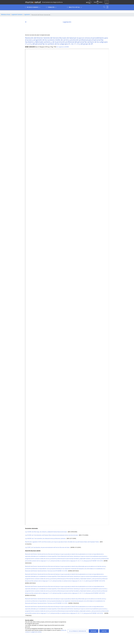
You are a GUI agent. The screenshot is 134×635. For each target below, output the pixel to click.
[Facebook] (29, 28)
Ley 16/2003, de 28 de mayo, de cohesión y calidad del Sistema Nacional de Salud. (46, 532)
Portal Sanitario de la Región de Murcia (52, 2)
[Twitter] (26, 28)
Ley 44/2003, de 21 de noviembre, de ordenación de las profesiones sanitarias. (45, 538)
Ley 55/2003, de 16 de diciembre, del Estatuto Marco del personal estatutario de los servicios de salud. (51, 535)
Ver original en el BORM (62, 47)
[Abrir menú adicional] (107, 7)
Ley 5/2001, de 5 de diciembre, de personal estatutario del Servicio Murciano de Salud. (47, 547)
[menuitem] (35, 7)
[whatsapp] (32, 28)
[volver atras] (26, 22)
